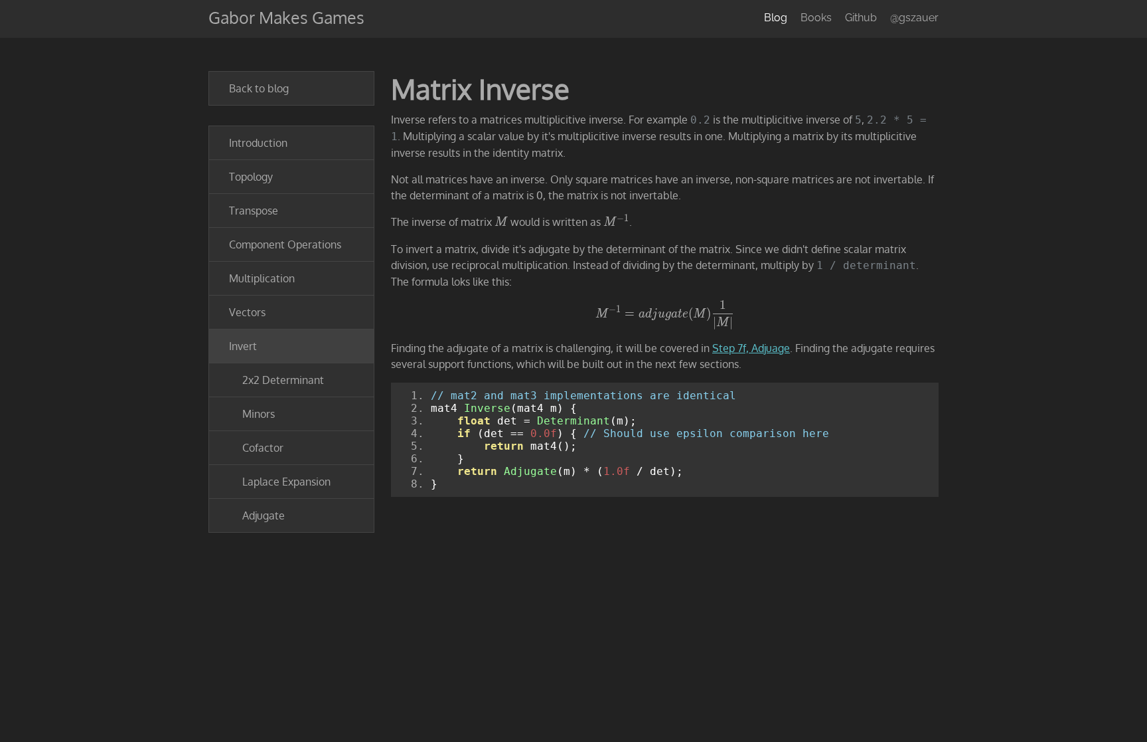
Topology (251, 176)
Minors (258, 413)
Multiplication (262, 278)
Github (861, 17)
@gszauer (914, 17)
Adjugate (263, 515)
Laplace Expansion (286, 481)
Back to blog (259, 88)
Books (816, 17)
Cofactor (262, 447)
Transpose (253, 210)
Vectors (247, 312)
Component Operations (285, 244)
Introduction (258, 142)
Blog (775, 17)
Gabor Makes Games (286, 17)
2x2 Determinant (283, 380)
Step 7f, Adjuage (751, 348)
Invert (243, 346)
